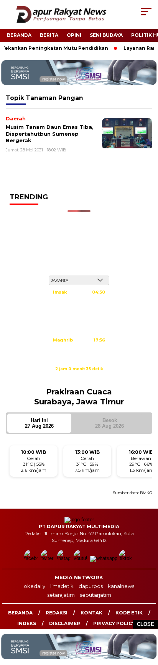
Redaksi (56, 613)
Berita (49, 35)
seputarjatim (95, 595)
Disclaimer (64, 623)
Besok (109, 423)
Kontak (91, 613)
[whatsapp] (103, 558)
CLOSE (145, 624)
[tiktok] (126, 558)
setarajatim (61, 595)
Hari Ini (39, 423)
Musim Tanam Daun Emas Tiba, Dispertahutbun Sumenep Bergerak (50, 133)
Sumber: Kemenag (79, 377)
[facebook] (31, 558)
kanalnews (121, 586)
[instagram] (64, 558)
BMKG (146, 492)
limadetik (62, 586)
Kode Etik (129, 613)
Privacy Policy (114, 623)
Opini (74, 35)
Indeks (26, 623)
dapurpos (91, 586)
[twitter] (48, 558)
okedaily (34, 586)
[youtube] (81, 558)
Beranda (19, 35)
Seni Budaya (106, 35)
